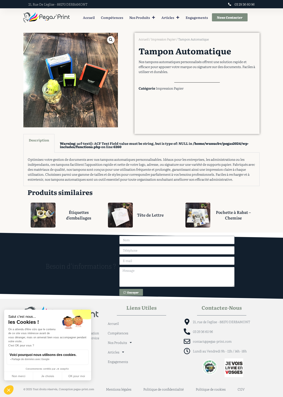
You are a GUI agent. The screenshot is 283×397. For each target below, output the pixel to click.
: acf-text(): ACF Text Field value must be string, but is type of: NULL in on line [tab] (154, 145)
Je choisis (47, 376)
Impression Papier (163, 39)
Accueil (89, 17)
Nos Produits (139, 17)
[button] (111, 40)
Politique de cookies (211, 389)
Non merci (18, 376)
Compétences (112, 17)
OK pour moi (76, 376)
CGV (241, 389)
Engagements (197, 17)
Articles (167, 17)
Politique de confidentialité (163, 389)
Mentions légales (118, 389)
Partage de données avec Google (31, 359)
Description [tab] (39, 140)
